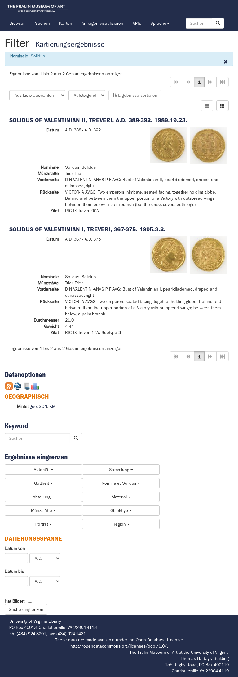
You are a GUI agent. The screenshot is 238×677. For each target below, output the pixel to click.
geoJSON (38, 406)
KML (53, 406)
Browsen (17, 23)
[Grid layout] (222, 105)
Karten (65, 23)
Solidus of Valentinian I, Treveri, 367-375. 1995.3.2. (87, 229)
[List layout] (207, 105)
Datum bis (14, 571)
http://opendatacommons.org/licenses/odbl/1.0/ (118, 646)
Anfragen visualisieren (102, 23)
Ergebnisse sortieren (137, 95)
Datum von (15, 548)
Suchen (42, 23)
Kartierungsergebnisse (69, 44)
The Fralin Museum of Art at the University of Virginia (179, 652)
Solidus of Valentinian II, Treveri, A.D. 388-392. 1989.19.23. (98, 120)
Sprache (158, 23)
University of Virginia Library (35, 621)
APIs (137, 23)
